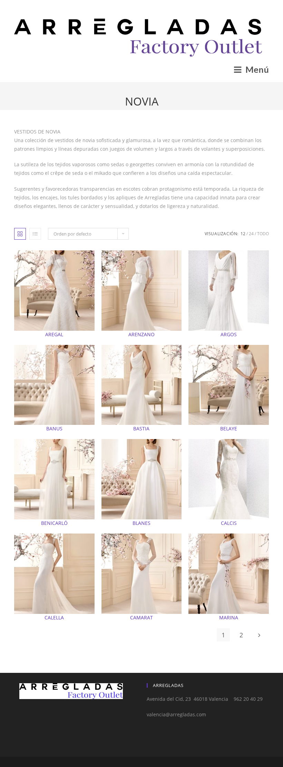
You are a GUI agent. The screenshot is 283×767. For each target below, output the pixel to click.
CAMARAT (141, 617)
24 (251, 234)
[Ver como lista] (35, 234)
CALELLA (54, 617)
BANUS (54, 428)
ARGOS (229, 334)
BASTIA (141, 428)
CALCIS (229, 523)
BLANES (141, 523)
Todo (263, 234)
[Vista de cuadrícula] (20, 234)
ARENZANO (141, 334)
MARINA (228, 617)
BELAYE (228, 428)
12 (243, 234)
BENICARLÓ (54, 523)
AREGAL (54, 334)
